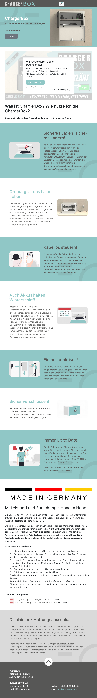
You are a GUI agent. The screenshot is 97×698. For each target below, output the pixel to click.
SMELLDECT (60, 157)
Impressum (14, 671)
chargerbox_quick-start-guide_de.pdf (32, 599)
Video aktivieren (35, 82)
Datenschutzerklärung (19, 674)
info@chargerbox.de (67, 689)
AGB (11, 677)
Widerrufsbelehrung (23, 677)
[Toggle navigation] (89, 3)
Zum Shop (11, 36)
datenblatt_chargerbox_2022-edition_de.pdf (36, 602)
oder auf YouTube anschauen (36, 87)
